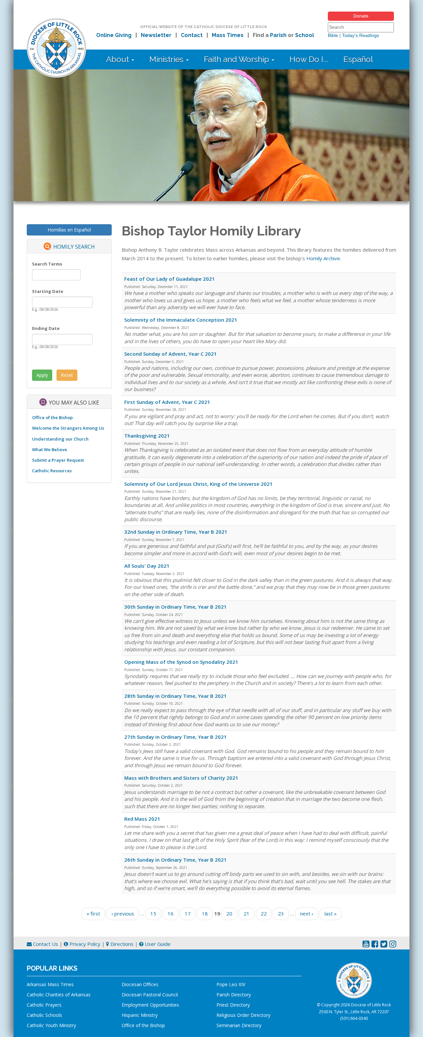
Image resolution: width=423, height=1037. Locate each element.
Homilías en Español (69, 230)
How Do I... (308, 59)
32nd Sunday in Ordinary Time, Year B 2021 (175, 531)
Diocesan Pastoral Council (150, 994)
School (304, 35)
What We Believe (49, 449)
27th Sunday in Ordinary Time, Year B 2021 (175, 736)
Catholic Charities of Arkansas (59, 994)
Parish (278, 35)
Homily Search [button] (74, 247)
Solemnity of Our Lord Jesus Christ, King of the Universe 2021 (198, 484)
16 (170, 913)
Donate (360, 15)
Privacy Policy (84, 944)
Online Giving (114, 35)
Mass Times (228, 35)
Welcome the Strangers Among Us (68, 428)
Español (358, 59)
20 (229, 913)
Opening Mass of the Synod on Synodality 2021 (181, 662)
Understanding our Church (60, 439)
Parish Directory (233, 994)
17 (188, 913)
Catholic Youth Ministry (51, 1025)
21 (247, 913)
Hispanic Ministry (140, 1015)
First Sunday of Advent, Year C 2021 (167, 402)
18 (205, 913)
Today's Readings (360, 35)
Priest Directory (233, 1005)
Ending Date (45, 328)
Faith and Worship (237, 59)
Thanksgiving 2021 (147, 435)
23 (281, 913)
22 (264, 913)
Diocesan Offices (140, 984)
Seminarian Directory (238, 1025)
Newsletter (156, 35)
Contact (192, 35)
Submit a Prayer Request (58, 460)
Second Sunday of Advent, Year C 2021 (170, 353)
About (118, 59)
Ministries (167, 59)
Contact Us (45, 944)
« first (93, 913)
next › (306, 913)
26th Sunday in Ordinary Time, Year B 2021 (175, 859)
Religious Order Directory (243, 1015)
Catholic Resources (52, 471)
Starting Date (47, 291)
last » (331, 913)
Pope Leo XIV (230, 984)
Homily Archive (323, 258)
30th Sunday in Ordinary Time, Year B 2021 (175, 606)
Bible (333, 35)
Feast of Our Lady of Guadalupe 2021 (169, 278)
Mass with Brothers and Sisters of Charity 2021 (181, 777)
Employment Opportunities (150, 1005)
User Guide (157, 944)
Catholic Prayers (44, 1005)
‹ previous (122, 913)
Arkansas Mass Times (50, 984)
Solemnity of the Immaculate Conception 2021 (180, 319)
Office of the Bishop (52, 417)
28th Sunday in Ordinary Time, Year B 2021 (175, 696)
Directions (121, 944)
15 (153, 913)
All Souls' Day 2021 (147, 565)
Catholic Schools (44, 1015)
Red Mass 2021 (142, 818)
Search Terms (47, 264)
